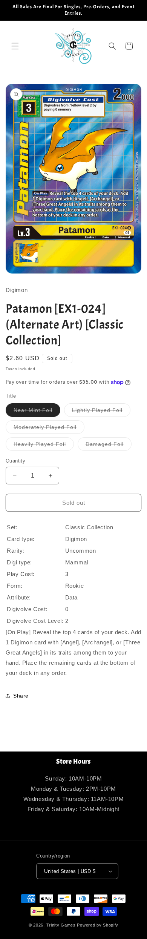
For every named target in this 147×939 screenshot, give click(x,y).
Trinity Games (61, 925)
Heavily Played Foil (44, 446)
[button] (15, 46)
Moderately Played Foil (49, 429)
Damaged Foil (109, 446)
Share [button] (21, 696)
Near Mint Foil (37, 412)
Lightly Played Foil (101, 412)
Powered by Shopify (97, 925)
